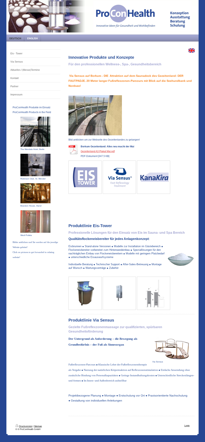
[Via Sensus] (173, 348)
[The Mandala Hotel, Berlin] (35, 132)
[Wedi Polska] (35, 221)
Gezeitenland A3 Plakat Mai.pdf (98, 151)
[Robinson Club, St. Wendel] (35, 165)
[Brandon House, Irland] (35, 193)
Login (187, 425)
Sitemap (38, 426)
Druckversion (25, 426)
